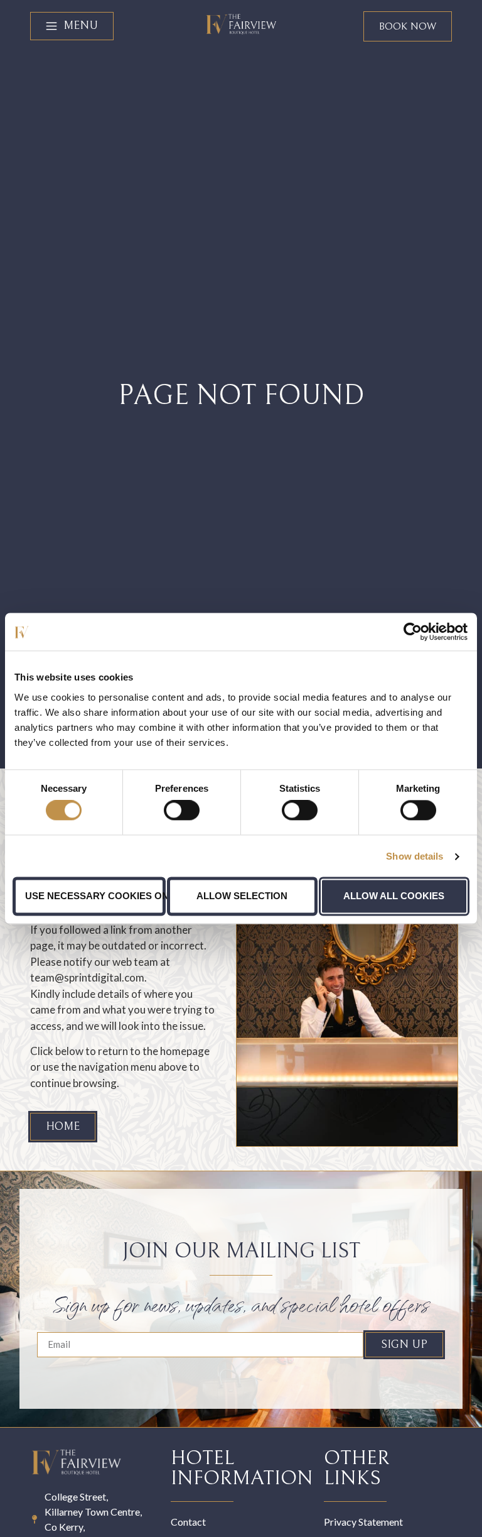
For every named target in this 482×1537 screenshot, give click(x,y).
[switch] (182, 811)
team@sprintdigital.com (87, 977)
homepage (185, 1051)
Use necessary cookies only (94, 895)
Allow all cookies (393, 895)
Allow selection (241, 895)
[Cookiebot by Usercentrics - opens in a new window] (413, 631)
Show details (414, 856)
